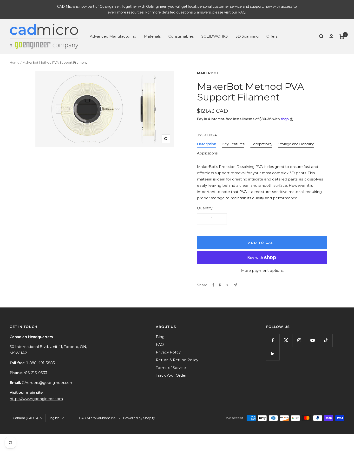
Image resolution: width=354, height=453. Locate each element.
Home (15, 62)
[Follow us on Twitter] (286, 340)
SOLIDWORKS (214, 36)
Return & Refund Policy (177, 360)
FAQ (160, 344)
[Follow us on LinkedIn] (272, 353)
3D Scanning (247, 36)
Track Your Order (171, 375)
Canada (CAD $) (25, 418)
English (53, 418)
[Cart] (341, 36)
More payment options (262, 270)
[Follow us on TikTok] (325, 340)
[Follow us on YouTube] (312, 340)
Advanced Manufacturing (113, 36)
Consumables (181, 36)
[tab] (206, 145)
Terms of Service (171, 367)
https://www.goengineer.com (36, 398)
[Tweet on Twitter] (227, 285)
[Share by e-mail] (235, 284)
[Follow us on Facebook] (272, 340)
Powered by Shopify (139, 418)
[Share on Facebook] (213, 285)
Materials (152, 36)
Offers (271, 36)
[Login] (331, 36)
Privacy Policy (168, 352)
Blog (160, 336)
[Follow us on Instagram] (299, 340)
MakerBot (208, 73)
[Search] (321, 36)
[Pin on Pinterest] (220, 285)
